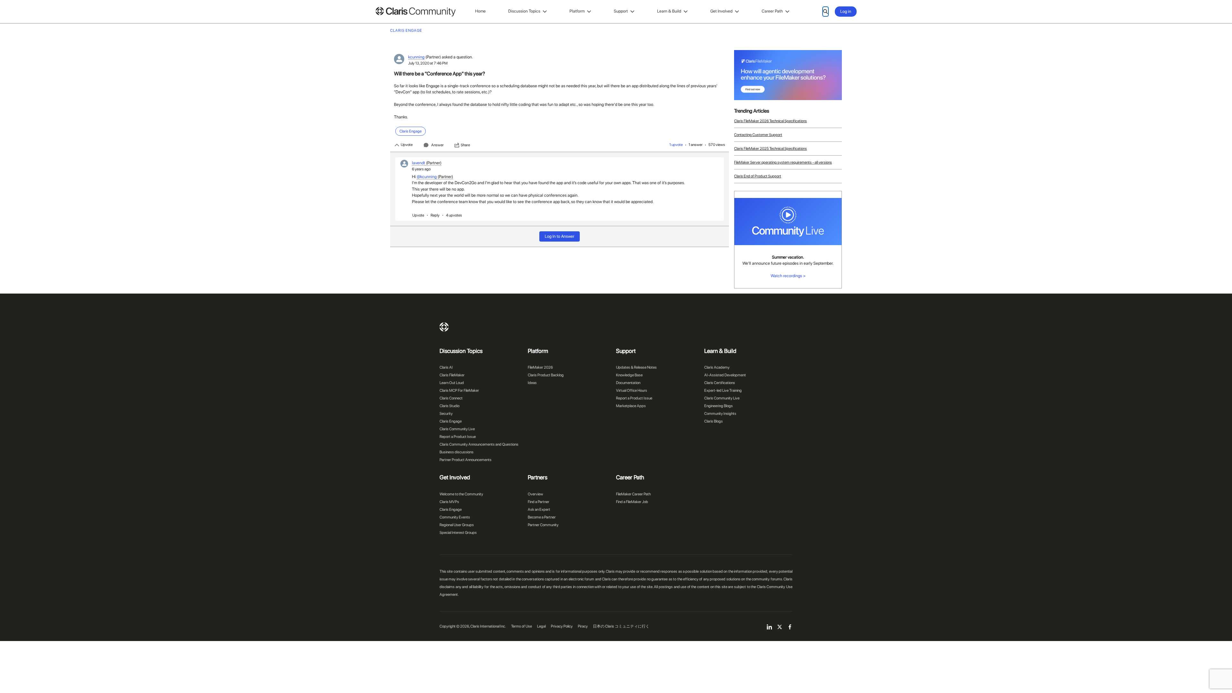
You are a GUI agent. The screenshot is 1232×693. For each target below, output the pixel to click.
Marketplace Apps (631, 406)
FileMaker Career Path (633, 494)
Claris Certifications (719, 383)
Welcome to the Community (461, 494)
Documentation (628, 383)
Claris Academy (717, 367)
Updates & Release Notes (636, 367)
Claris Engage (451, 421)
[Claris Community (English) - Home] (415, 11)
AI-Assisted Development (725, 375)
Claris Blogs (713, 421)
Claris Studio (449, 406)
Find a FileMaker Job (632, 502)
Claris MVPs (449, 502)
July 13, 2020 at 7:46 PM (428, 63)
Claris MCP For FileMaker (459, 390)
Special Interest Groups (458, 532)
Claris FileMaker (452, 375)
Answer (437, 145)
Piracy (583, 626)
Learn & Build (669, 11)
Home (480, 11)
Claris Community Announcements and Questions (479, 444)
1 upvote (676, 144)
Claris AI (446, 367)
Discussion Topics (524, 11)
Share (465, 145)
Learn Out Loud (452, 383)
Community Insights (720, 413)
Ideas (532, 383)
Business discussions (457, 452)
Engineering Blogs (718, 406)
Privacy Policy (562, 626)
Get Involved (721, 11)
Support (621, 11)
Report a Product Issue (458, 436)
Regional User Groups (457, 525)
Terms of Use (521, 626)
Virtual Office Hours (631, 390)
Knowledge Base (629, 375)
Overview (535, 494)
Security (446, 413)
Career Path (772, 11)
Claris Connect (451, 398)
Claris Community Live (457, 429)
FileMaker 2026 (540, 367)
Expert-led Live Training (723, 390)
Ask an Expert (539, 509)
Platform (577, 11)
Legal (541, 626)
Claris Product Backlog (546, 375)
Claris (444, 326)
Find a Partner (538, 502)
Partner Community (543, 525)
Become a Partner (542, 517)
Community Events (455, 517)
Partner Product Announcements (466, 460)
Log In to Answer (559, 236)
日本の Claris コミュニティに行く (621, 626)
